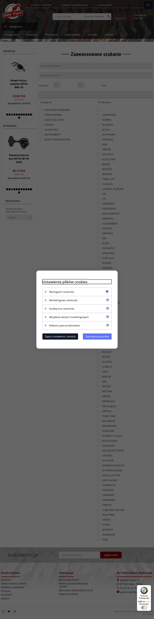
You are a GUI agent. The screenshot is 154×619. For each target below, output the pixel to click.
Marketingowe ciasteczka (63, 300)
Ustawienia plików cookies (65, 282)
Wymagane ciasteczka (61, 291)
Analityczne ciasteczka (61, 308)
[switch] (144, 607)
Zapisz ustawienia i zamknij (60, 336)
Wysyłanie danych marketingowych (69, 317)
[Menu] (149, 587)
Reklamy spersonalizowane (64, 325)
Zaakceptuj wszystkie (97, 336)
